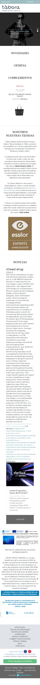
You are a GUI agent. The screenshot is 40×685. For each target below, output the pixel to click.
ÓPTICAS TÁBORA (20, 641)
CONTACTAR (20, 646)
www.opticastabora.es (15, 431)
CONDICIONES (20, 634)
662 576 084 (17, 670)
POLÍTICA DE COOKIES (20, 632)
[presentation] (2, 104)
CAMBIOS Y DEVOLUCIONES (20, 639)
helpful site (19, 429)
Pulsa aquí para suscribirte (20, 661)
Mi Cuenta (30, 2)
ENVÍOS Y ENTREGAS (20, 636)
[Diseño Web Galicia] (24, 675)
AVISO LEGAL (20, 627)
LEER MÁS (20, 519)
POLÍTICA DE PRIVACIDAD (20, 629)
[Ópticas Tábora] (11, 8)
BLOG (20, 643)
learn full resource (22, 459)
